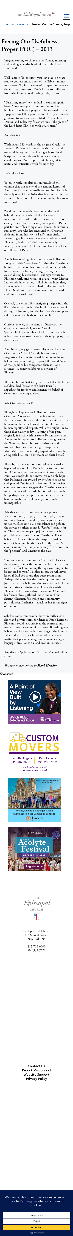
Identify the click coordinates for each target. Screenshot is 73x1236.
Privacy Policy (36, 1079)
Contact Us (36, 1066)
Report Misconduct (36, 1070)
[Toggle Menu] (66, 16)
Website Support (36, 1074)
